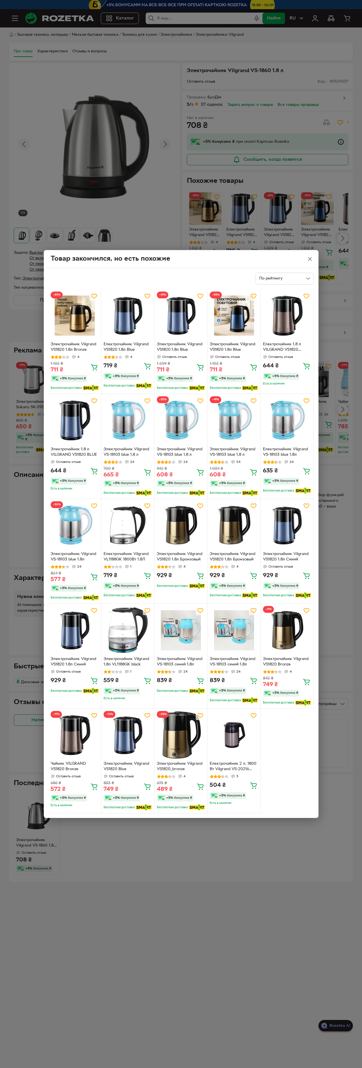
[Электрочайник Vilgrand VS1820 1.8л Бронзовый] (181, 525)
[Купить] (94, 367)
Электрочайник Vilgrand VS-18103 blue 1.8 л (126, 452)
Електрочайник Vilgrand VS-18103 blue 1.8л (285, 452)
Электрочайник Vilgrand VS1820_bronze (179, 766)
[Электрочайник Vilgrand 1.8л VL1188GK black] (128, 630)
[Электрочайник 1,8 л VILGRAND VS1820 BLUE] (75, 420)
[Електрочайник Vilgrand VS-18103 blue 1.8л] (287, 420)
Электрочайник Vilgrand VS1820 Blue (126, 766)
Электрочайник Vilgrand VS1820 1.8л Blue (179, 347)
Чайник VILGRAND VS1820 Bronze (68, 766)
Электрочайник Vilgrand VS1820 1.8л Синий (285, 556)
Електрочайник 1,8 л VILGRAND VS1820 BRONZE (282, 347)
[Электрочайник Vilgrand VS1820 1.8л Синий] (287, 525)
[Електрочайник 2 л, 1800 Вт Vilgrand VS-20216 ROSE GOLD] (234, 735)
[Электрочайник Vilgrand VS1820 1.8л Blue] (181, 316)
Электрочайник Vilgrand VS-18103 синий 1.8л (179, 661)
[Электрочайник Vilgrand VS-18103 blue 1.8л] (75, 525)
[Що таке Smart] (91, 388)
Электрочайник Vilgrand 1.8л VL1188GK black (126, 661)
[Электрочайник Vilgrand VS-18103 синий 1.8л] (181, 630)
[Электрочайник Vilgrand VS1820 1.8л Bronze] (75, 316)
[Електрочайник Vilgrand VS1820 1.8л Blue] (128, 316)
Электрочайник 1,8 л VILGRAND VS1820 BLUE (74, 452)
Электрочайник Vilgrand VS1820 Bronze (285, 661)
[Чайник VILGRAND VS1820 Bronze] (75, 735)
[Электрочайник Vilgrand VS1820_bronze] (181, 735)
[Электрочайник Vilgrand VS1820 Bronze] (287, 630)
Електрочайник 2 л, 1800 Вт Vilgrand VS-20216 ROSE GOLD (233, 767)
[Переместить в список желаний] (94, 296)
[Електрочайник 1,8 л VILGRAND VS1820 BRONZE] (287, 316)
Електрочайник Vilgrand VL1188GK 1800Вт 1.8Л (126, 556)
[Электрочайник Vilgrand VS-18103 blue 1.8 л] (128, 420)
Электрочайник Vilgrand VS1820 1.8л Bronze (73, 347)
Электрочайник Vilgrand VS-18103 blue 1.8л (73, 556)
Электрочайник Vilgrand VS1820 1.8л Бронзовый (179, 556)
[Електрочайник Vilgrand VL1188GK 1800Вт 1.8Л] (128, 525)
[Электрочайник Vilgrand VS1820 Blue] (128, 735)
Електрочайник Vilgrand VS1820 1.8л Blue (126, 347)
